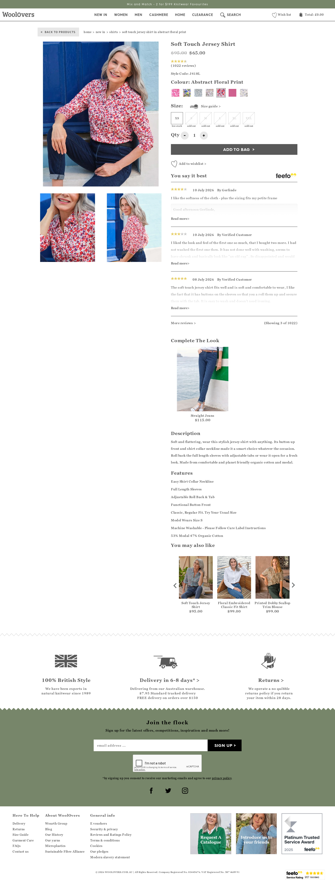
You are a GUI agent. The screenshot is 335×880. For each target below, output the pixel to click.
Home (180, 15)
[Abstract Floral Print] (221, 93)
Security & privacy (104, 829)
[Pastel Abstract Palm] (187, 93)
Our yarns (52, 840)
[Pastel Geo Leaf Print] (244, 93)
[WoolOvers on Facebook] (151, 790)
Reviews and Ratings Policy (110, 834)
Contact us (20, 851)
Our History (54, 834)
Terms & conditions (105, 840)
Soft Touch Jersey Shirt (195, 605)
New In (100, 15)
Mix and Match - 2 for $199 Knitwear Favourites (167, 4)
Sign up (223, 745)
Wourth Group (56, 823)
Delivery (19, 823)
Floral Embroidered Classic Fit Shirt (234, 605)
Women (121, 15)
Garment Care (23, 840)
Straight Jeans (202, 415)
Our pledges (99, 851)
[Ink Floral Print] (175, 93)
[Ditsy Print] (198, 93)
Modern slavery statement (110, 857)
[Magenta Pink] (232, 93)
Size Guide (20, 834)
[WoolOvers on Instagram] (184, 790)
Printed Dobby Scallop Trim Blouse (273, 605)
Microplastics (55, 846)
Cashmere (158, 15)
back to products (60, 31)
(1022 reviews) (183, 65)
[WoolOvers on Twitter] (167, 790)
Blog (48, 829)
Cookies (96, 846)
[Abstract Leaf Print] (210, 93)
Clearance (202, 15)
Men (138, 15)
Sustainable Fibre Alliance (65, 851)
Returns (19, 829)
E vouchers (98, 823)
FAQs (17, 846)
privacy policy (221, 778)
